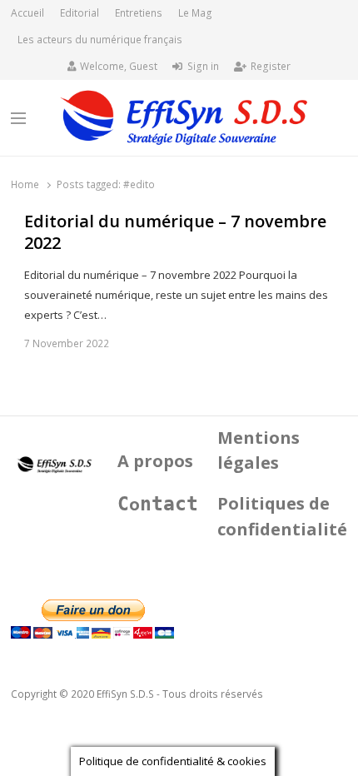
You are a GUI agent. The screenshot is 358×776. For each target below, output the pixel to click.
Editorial (79, 13)
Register (271, 66)
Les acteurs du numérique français (99, 39)
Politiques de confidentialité (282, 516)
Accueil (27, 13)
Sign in (203, 66)
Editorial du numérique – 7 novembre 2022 (175, 233)
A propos (155, 461)
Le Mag (195, 13)
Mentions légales (258, 450)
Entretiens (138, 13)
